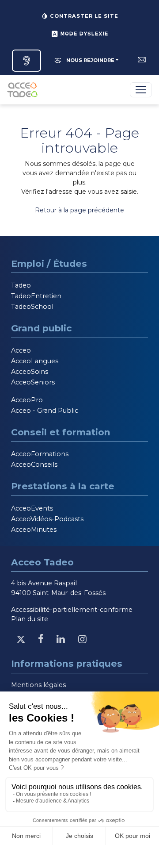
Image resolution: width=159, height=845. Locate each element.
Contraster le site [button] (83, 16)
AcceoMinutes (34, 530)
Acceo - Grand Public (44, 411)
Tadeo (21, 285)
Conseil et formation (60, 432)
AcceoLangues (34, 361)
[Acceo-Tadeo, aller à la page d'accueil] (24, 89)
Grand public (41, 328)
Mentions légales (38, 685)
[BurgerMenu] (141, 89)
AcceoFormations (39, 454)
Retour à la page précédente (79, 210)
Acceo (21, 350)
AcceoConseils (34, 465)
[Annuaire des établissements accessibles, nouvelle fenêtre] (26, 61)
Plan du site (29, 619)
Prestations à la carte (62, 486)
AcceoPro (27, 400)
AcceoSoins (29, 372)
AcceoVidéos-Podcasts (47, 519)
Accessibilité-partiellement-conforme (71, 610)
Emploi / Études (49, 263)
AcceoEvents (32, 508)
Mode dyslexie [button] (83, 33)
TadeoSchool (32, 307)
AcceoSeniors (33, 382)
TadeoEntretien (36, 296)
